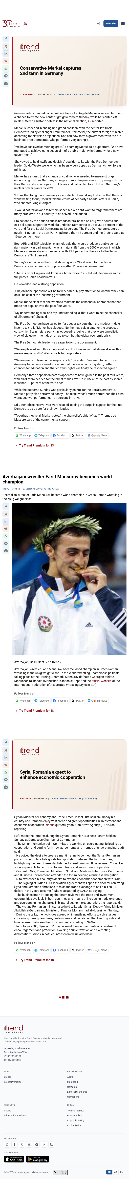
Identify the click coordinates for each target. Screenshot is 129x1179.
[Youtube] (29, 1145)
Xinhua (50, 825)
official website (102, 681)
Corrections (73, 1096)
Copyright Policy (75, 1120)
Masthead (72, 1082)
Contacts (72, 1087)
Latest (7, 1076)
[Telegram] (37, 1145)
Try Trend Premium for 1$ (36, 445)
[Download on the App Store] (14, 1159)
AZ (115, 1172)
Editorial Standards (77, 1091)
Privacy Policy (74, 1115)
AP (89, 121)
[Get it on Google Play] (37, 1159)
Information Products (15, 1115)
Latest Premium (12, 1082)
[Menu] (122, 23)
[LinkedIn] (44, 1145)
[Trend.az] (15, 23)
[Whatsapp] (7, 1145)
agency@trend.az (12, 1060)
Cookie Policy (74, 1125)
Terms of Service (75, 1110)
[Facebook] (14, 1145)
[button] (6, 39)
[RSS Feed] (51, 1145)
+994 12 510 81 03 (12, 1056)
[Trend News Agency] (13, 1029)
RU (121, 1172)
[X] (22, 1145)
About (70, 1076)
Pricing (7, 1110)
